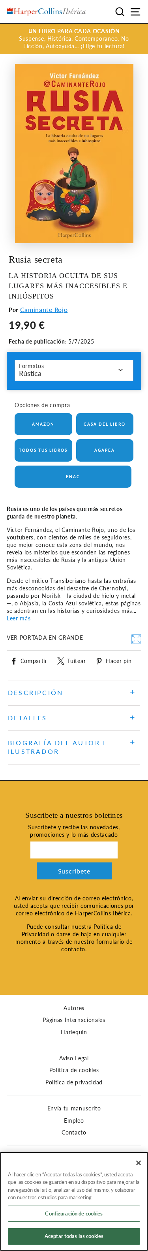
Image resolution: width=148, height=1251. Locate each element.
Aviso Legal (73, 1058)
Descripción (35, 692)
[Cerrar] (138, 1163)
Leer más (18, 618)
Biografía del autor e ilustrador (58, 747)
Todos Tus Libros (43, 450)
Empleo (74, 1121)
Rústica (30, 373)
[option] (74, 39)
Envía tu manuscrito (74, 1108)
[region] (74, 1201)
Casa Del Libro (105, 424)
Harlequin (74, 1032)
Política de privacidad (74, 1082)
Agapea (104, 450)
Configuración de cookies (74, 1213)
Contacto (74, 1132)
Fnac (73, 476)
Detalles (27, 717)
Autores (74, 1008)
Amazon (43, 424)
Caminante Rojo (44, 309)
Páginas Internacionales (74, 1020)
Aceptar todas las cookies (74, 1236)
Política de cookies (74, 1070)
